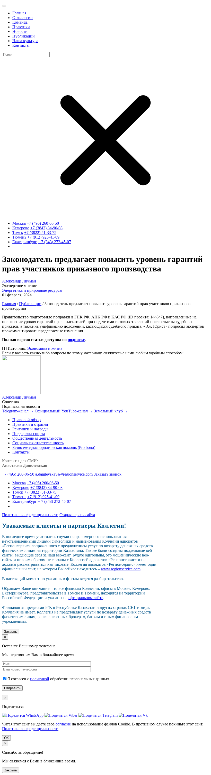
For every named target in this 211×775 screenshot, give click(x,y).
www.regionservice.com (120, 569)
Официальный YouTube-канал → (64, 411)
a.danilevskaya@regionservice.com (64, 474)
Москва (19, 223)
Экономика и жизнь (44, 348)
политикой (39, 679)
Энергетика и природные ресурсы (32, 290)
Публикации (30, 303)
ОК (6, 738)
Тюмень (19, 237)
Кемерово (20, 228)
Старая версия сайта (77, 515)
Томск (17, 232)
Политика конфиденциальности (30, 515)
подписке (76, 339)
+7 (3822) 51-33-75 (40, 232)
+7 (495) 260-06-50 (43, 223)
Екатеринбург (24, 242)
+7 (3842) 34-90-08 (46, 228)
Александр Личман (19, 281)
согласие (63, 724)
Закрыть (10, 632)
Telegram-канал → (18, 411)
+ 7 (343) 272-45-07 (54, 242)
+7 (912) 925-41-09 (43, 237)
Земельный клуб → (111, 411)
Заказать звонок (107, 474)
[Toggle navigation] (4, 5)
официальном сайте (85, 598)
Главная (9, 303)
